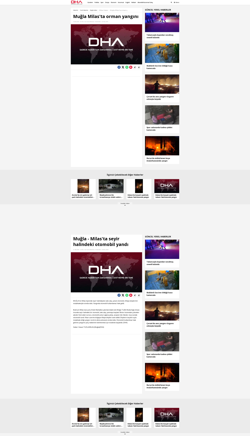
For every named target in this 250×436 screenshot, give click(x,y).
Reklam (133, 2)
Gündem (90, 2)
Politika (96, 2)
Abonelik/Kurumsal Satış (145, 2)
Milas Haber (103, 10)
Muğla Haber (93, 10)
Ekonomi (113, 2)
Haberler (75, 10)
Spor (102, 2)
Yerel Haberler (84, 10)
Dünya (107, 2)
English (127, 2)
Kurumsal (121, 2)
